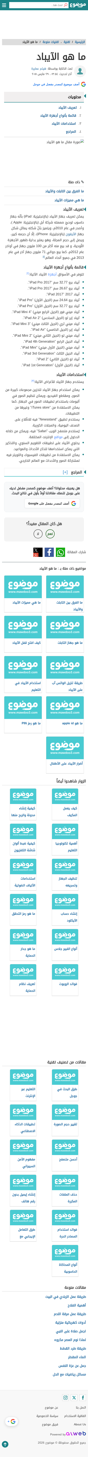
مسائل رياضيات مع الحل (69, 1374)
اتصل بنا (81, 1407)
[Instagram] (65, 1397)
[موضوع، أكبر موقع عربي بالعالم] (78, 6)
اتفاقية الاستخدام (75, 1416)
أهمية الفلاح (77, 1305)
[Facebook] (82, 1397)
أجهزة (52, 274)
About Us (80, 1424)
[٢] (28, 273)
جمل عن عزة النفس (72, 1366)
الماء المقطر (77, 1357)
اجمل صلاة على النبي (71, 1331)
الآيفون (71, 234)
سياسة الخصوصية (47, 1416)
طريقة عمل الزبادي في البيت (65, 1296)
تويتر (38, 552)
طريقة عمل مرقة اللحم (70, 1314)
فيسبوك (49, 552)
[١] (44, 257)
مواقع (58, 437)
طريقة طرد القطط (73, 1348)
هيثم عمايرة (38, 68)
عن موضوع (51, 1407)
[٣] (33, 381)
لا (38, 534)
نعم (50, 534)
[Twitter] (74, 1397)
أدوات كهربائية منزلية (70, 1322)
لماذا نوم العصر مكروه (70, 1340)
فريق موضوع (50, 1424)
